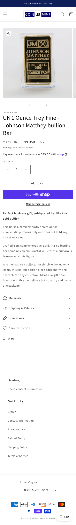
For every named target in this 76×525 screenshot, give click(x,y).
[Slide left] (29, 105)
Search (12, 412)
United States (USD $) (36, 490)
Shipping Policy (17, 447)
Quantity (8, 161)
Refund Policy (16, 438)
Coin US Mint (32, 518)
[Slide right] (46, 105)
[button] (5, 14)
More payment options (38, 203)
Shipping (7, 147)
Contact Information (21, 420)
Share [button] (11, 338)
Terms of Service (18, 456)
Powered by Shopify (47, 518)
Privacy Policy (16, 429)
